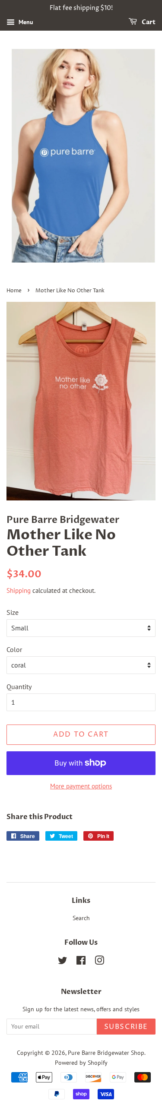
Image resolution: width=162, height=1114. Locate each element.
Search (81, 918)
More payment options (81, 786)
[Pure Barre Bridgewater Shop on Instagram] (99, 962)
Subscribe (126, 1027)
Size (12, 612)
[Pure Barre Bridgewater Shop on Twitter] (62, 962)
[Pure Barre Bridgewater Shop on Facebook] (81, 962)
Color (14, 649)
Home (14, 290)
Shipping (18, 590)
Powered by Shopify (81, 1063)
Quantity (19, 686)
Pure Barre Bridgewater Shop (106, 1053)
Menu (25, 22)
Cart (148, 22)
